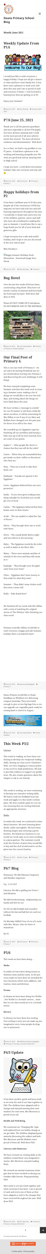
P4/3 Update (14, 1052)
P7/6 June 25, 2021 (18, 120)
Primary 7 (7, 183)
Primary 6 (34, 181)
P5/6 (7, 952)
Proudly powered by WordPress (15, 1236)
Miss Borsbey (24, 269)
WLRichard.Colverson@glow (29, 1041)
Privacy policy (28, 1251)
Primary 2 (36, 269)
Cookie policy (17, 1251)
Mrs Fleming (23, 109)
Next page (43, 1230)
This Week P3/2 (16, 743)
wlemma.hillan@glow (26, 684)
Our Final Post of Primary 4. (18, 359)
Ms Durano (23, 181)
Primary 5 (9, 1044)
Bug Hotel (12, 278)
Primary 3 (7, 860)
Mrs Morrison (24, 1221)
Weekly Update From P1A (21, 45)
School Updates (18, 348)
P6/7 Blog (11, 868)
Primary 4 (8, 348)
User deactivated (25, 346)
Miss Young (23, 857)
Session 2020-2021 (28, 1044)
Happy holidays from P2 (21, 194)
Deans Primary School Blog (19, 20)
